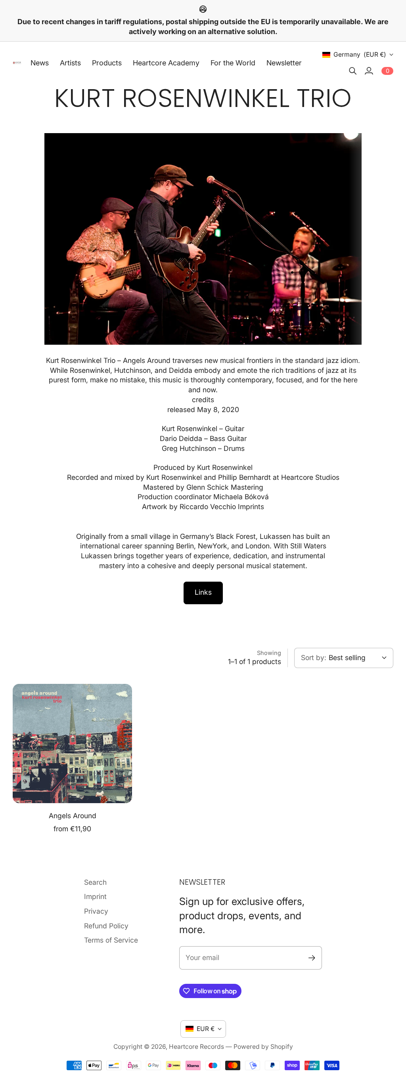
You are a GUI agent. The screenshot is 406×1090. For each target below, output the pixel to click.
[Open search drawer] (353, 71)
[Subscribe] (311, 957)
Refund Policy (106, 926)
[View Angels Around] (72, 743)
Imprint (95, 896)
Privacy (96, 911)
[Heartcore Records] (17, 62)
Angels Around (72, 815)
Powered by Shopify (263, 1046)
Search (95, 882)
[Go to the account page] (369, 71)
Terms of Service (111, 940)
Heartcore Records (196, 1046)
